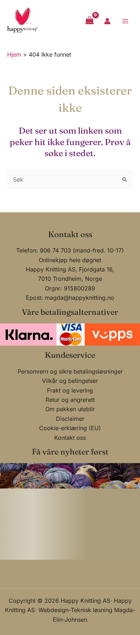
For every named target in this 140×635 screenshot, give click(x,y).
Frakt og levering (70, 390)
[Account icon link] (107, 21)
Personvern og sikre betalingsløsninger (70, 371)
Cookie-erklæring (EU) (70, 428)
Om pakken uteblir (70, 409)
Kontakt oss (70, 437)
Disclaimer (70, 418)
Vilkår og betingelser (70, 380)
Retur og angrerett (70, 399)
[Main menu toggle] (125, 20)
